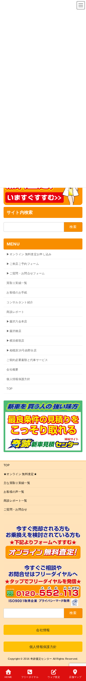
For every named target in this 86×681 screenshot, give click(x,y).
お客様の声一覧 (14, 491)
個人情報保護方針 (18, 379)
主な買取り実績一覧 (17, 483)
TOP (9, 388)
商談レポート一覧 (15, 500)
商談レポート (15, 312)
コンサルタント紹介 (19, 302)
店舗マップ (75, 677)
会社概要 (12, 369)
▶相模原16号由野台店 (21, 350)
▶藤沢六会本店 (16, 321)
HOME (8, 677)
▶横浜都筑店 (15, 340)
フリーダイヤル (29, 677)
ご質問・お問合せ (15, 509)
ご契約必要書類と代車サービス (27, 360)
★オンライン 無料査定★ (20, 474)
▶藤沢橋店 (13, 331)
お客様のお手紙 (16, 292)
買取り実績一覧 (16, 283)
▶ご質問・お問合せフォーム (25, 273)
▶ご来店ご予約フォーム (22, 264)
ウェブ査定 (54, 677)
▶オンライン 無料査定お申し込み (29, 254)
